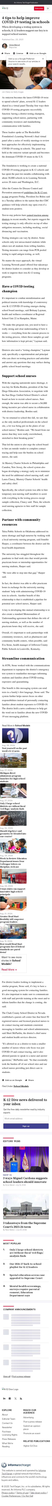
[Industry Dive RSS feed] (21, 1398)
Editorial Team (8, 1419)
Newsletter (7, 1427)
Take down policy (38, 1492)
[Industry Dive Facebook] (10, 1398)
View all (6, 1376)
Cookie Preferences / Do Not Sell (17, 1496)
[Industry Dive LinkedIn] (4, 1398)
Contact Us (7, 1423)
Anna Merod (14, 45)
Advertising (28, 1417)
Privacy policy (8, 1492)
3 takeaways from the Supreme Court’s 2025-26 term (24, 1225)
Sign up (26, 1126)
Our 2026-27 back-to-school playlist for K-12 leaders (25, 1265)
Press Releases (9, 1439)
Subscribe (39, 8)
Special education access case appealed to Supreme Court (27, 1276)
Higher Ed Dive (30, 1445)
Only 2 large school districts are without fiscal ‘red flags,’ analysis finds (27, 1252)
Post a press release (21, 1376)
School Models (21, 1086)
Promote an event (31, 1433)
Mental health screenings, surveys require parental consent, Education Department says (25, 1291)
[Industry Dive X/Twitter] (15, 1398)
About (5, 1414)
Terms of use (22, 1492)
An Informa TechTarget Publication (26, 3)
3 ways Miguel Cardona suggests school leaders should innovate (25, 1180)
